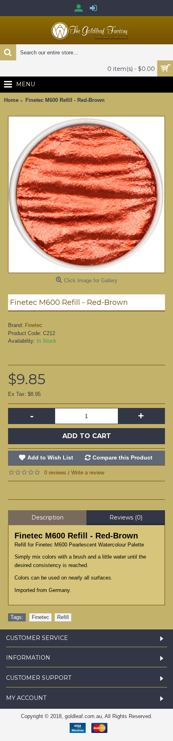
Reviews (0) (125, 517)
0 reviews (55, 473)
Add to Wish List (50, 457)
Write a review (87, 473)
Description (47, 517)
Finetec (33, 325)
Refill (63, 617)
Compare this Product (122, 457)
